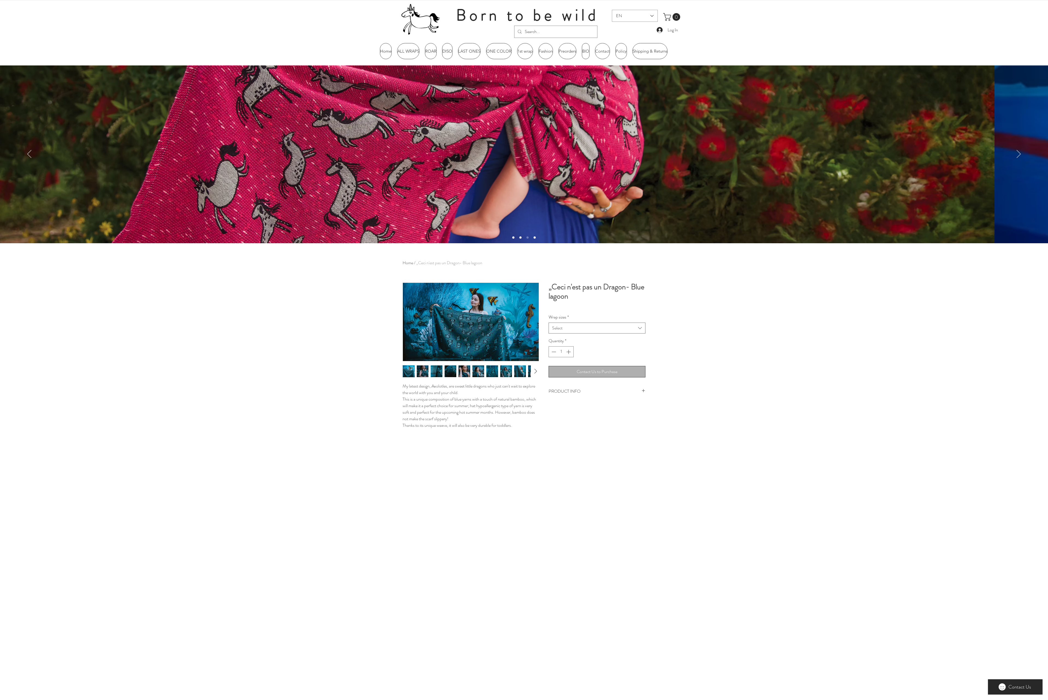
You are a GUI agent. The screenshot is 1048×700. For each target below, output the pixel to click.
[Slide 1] (520, 237)
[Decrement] (553, 352)
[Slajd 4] (535, 237)
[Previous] (29, 154)
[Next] (1019, 154)
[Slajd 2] (513, 237)
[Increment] (569, 352)
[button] (672, 17)
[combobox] (597, 328)
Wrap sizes (559, 317)
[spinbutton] (561, 352)
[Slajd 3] (527, 237)
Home (408, 263)
